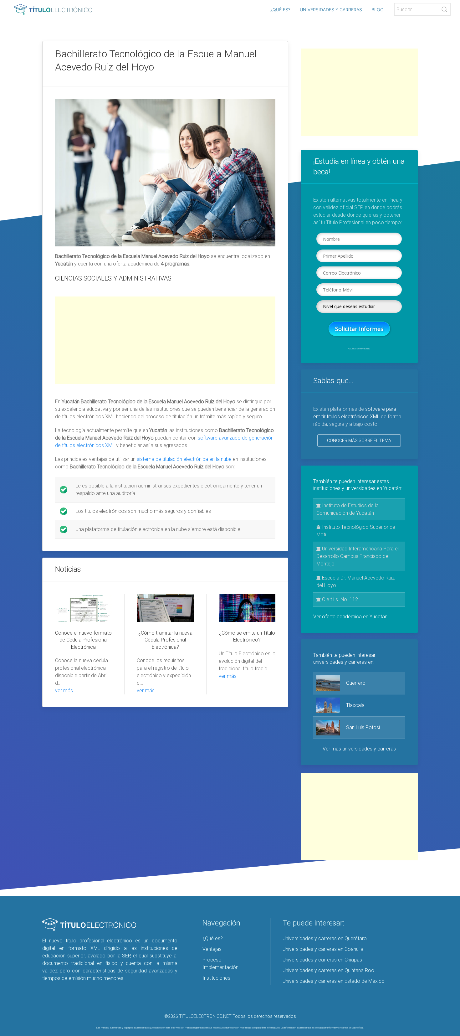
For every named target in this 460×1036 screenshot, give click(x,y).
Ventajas (212, 949)
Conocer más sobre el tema (359, 440)
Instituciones (216, 978)
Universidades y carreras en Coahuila (323, 949)
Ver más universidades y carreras (359, 749)
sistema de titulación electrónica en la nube (184, 459)
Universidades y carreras (331, 9)
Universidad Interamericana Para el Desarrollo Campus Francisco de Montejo (357, 556)
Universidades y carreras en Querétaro (325, 938)
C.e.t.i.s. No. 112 (339, 599)
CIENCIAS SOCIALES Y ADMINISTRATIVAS (113, 278)
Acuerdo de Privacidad (359, 348)
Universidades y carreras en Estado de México (334, 981)
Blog (377, 9)
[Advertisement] (165, 340)
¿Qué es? (280, 9)
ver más (64, 690)
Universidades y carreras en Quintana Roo (328, 970)
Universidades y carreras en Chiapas (322, 960)
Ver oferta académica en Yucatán (350, 617)
